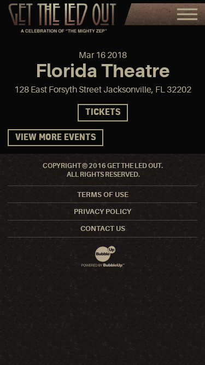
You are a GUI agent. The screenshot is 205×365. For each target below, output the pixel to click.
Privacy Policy (102, 211)
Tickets (102, 112)
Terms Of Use (102, 194)
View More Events (55, 138)
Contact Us (102, 228)
